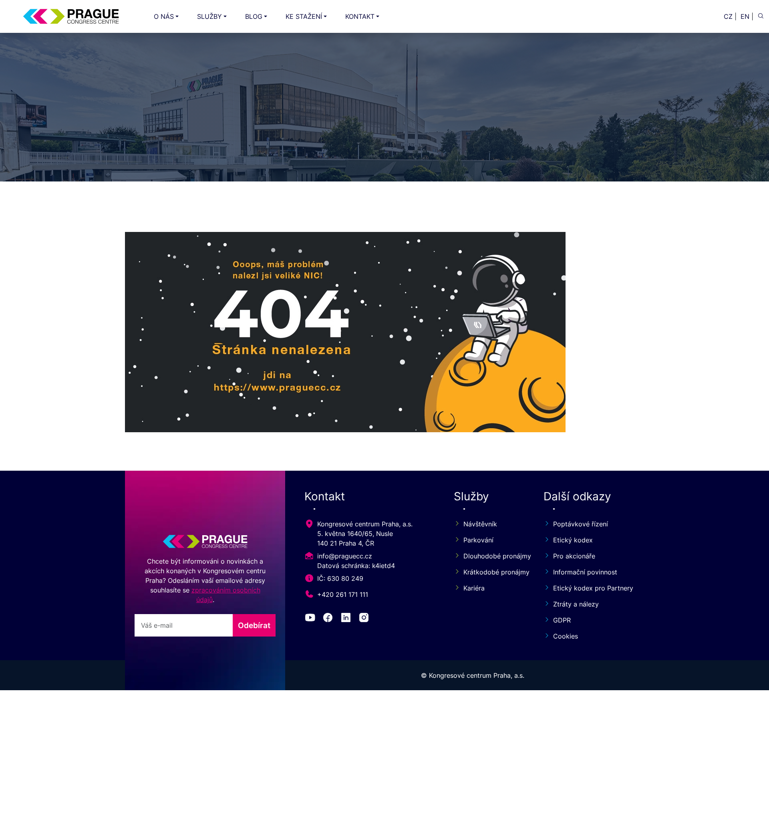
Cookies (565, 636)
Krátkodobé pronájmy (493, 572)
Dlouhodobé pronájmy (493, 556)
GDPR (562, 620)
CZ (728, 16)
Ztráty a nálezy (576, 604)
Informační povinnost (585, 572)
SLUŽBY (209, 16)
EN (745, 16)
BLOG (253, 16)
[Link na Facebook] (329, 619)
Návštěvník (480, 524)
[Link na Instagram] (365, 619)
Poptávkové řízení (580, 524)
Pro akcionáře (574, 556)
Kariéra (474, 588)
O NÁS (164, 16)
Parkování (478, 540)
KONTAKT (359, 16)
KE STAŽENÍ (304, 16)
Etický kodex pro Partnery (593, 588)
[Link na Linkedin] (347, 619)
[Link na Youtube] (311, 619)
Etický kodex (573, 540)
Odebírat (254, 625)
